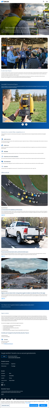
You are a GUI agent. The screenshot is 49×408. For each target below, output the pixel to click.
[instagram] (15, 399)
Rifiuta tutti (43, 405)
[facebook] (2, 399)
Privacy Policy (27, 402)
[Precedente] (23, 124)
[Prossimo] (26, 124)
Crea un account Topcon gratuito (14, 357)
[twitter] (8, 399)
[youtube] (12, 399)
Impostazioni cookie (5, 405)
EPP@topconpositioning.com (8, 343)
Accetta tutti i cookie (34, 405)
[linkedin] (5, 399)
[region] (24, 404)
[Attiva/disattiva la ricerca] (43, 1)
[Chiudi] (47, 401)
